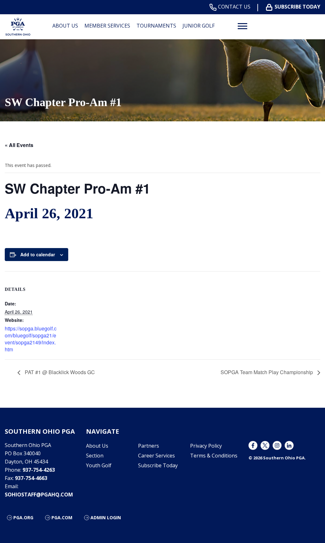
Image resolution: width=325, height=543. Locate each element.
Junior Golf (198, 25)
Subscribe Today (297, 7)
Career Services (156, 455)
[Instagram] (277, 445)
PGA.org (23, 517)
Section (94, 455)
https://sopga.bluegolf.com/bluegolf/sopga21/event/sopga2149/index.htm (30, 339)
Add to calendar (37, 254)
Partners (148, 445)
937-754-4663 (31, 478)
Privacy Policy (206, 445)
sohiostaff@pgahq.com (39, 494)
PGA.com (61, 517)
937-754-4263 (39, 469)
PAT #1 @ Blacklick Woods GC (59, 372)
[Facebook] (253, 445)
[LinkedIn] (289, 445)
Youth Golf (98, 465)
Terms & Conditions (213, 455)
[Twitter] (265, 445)
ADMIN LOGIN (105, 517)
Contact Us (234, 7)
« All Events (19, 145)
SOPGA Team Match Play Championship (267, 372)
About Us (97, 445)
